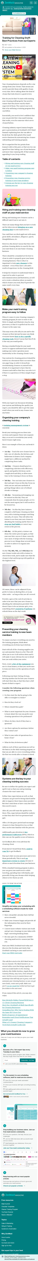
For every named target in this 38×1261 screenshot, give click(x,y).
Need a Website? (6, 1215)
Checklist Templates (7, 1206)
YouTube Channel (7, 1212)
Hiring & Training (6, 1226)
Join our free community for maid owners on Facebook (19, 1259)
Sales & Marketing (7, 1223)
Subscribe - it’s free (27, 1060)
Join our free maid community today (16, 1148)
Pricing (3, 1240)
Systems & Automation (8, 1229)
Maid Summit (5, 1204)
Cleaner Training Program (9, 1209)
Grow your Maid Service (13, 50)
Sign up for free (6, 1245)
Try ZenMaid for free (19, 13)
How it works (5, 1237)
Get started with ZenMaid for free (14, 1094)
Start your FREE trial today (12, 953)
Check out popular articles (13, 1186)
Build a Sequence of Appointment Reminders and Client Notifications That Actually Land (17, 1017)
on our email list (13, 986)
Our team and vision (7, 1243)
